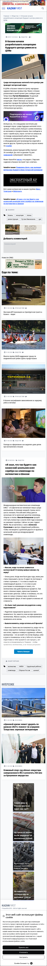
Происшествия (20, 308)
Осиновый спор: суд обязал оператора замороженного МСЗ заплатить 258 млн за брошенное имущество (22, 773)
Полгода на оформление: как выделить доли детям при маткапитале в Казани (22, 446)
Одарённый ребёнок (34, 666)
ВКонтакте (17, 191)
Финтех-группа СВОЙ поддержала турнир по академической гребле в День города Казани (20, 357)
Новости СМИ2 (7, 258)
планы (29, 215)
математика (12, 666)
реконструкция (13, 219)
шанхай (36, 670)
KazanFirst (11, 210)
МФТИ (21, 666)
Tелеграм (7, 191)
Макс (38, 189)
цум (40, 219)
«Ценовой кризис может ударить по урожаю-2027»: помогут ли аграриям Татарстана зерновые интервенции (21, 727)
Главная (6, 16)
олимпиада (12, 670)
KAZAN (14, 8)
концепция (20, 215)
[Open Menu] (3, 8)
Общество (14, 16)
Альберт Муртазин (13, 661)
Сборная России (24, 670)
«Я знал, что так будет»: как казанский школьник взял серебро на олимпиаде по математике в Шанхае (23, 201)
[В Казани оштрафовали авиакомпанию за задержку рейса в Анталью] (23, 379)
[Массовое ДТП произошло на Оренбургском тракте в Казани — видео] (23, 290)
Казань (10, 215)
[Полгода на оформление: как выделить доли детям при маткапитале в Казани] (23, 423)
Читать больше (23, 652)
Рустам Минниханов (28, 219)
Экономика (18, 720)
